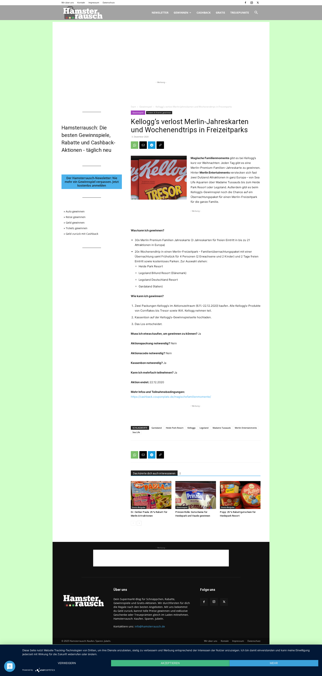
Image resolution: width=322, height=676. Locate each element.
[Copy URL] (160, 145)
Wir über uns (67, 2)
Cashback (204, 12)
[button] (256, 13)
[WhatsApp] (134, 145)
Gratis (220, 12)
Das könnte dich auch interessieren (154, 473)
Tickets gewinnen (76, 228)
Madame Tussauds (222, 427)
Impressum (94, 2)
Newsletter (160, 12)
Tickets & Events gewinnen (159, 112)
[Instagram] (251, 2)
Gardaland (156, 427)
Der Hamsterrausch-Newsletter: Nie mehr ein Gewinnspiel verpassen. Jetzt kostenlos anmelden (92, 182)
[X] (258, 2)
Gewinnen (181, 12)
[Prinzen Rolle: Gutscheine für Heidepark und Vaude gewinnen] (195, 495)
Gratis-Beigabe (138, 507)
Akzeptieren (170, 663)
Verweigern (67, 663)
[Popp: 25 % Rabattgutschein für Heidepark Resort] (240, 495)
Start (133, 106)
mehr (274, 663)
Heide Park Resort (174, 427)
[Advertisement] (161, 48)
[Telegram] (151, 145)
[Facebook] (245, 2)
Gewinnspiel (145, 106)
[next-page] (139, 523)
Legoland (204, 427)
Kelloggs (191, 427)
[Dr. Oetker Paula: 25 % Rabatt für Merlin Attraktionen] (151, 495)
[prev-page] (133, 523)
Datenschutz (109, 2)
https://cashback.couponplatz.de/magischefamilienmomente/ (171, 396)
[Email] (143, 145)
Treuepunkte (239, 12)
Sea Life (136, 432)
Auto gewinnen (75, 211)
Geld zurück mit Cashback (82, 234)
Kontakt (81, 2)
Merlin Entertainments (246, 427)
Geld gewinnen (75, 222)
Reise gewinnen (76, 217)
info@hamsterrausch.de (150, 626)
